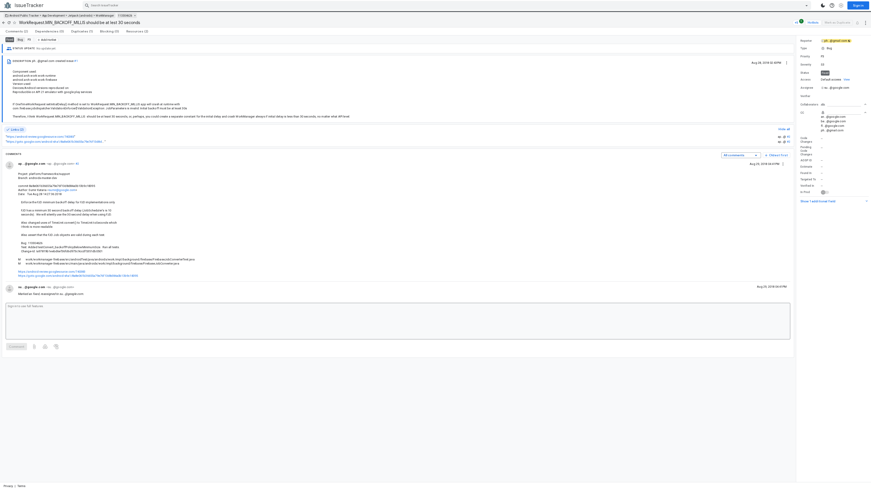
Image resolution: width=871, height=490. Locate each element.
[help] (832, 5)
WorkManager (105, 15)
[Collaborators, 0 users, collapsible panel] (844, 104)
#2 (788, 136)
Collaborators (809, 104)
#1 (76, 61)
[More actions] (865, 22)
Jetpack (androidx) (80, 15)
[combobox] (447, 5)
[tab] (17, 31)
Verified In (807, 185)
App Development (53, 15)
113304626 (125, 15)
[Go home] (3, 22)
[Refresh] (9, 22)
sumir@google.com (62, 190)
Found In (806, 173)
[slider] (797, 258)
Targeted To (808, 179)
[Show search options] (806, 5)
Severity (805, 64)
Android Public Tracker (24, 15)
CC (802, 112)
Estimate (806, 166)
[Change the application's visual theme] (822, 5)
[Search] (87, 5)
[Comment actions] (783, 163)
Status (804, 72)
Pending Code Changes (806, 151)
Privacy (8, 486)
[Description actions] (786, 62)
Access (805, 79)
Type (803, 48)
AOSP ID (806, 160)
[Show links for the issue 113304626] (135, 15)
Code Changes (806, 140)
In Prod (805, 192)
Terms (21, 486)
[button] (833, 48)
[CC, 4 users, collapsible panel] (844, 112)
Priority (805, 56)
